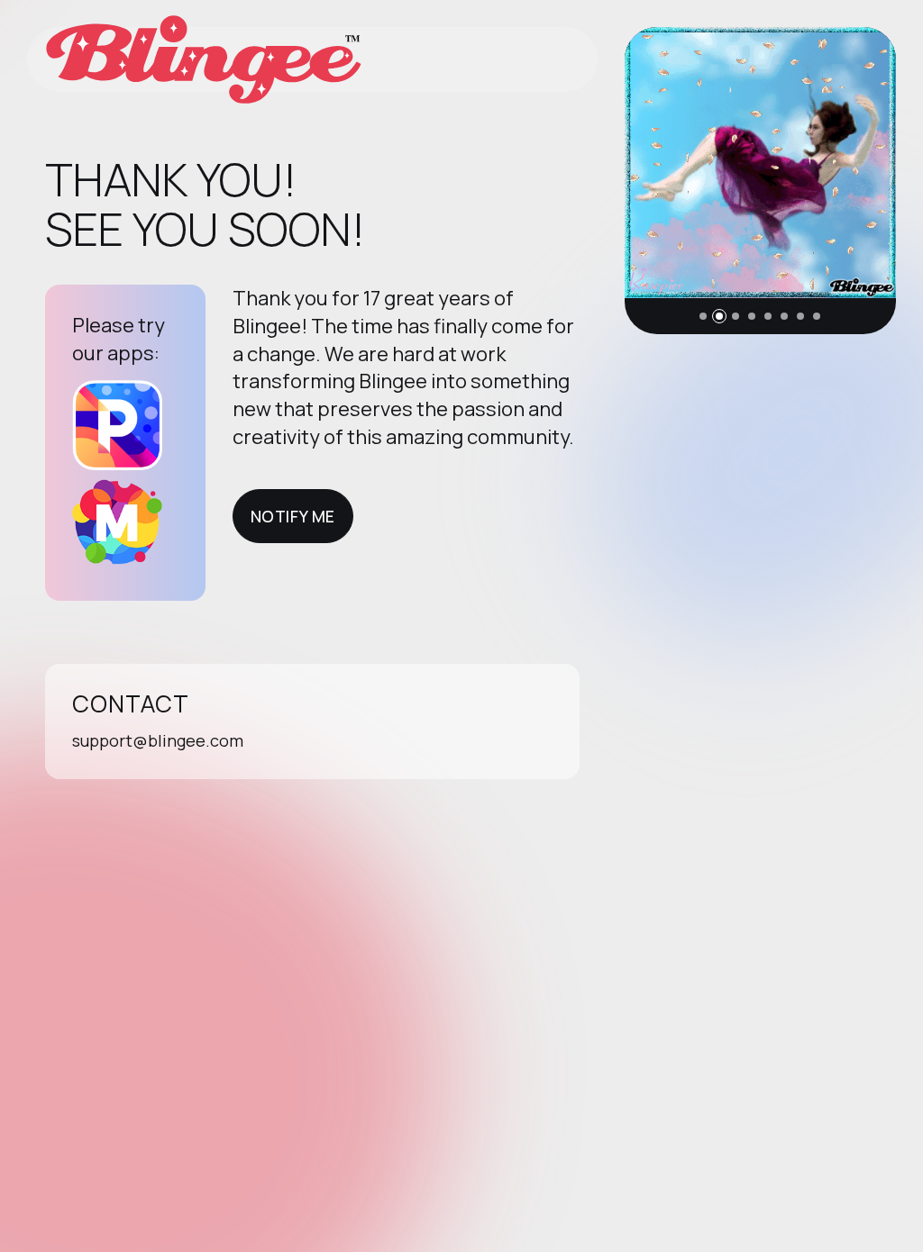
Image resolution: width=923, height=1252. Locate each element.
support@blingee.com (157, 740)
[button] (703, 316)
